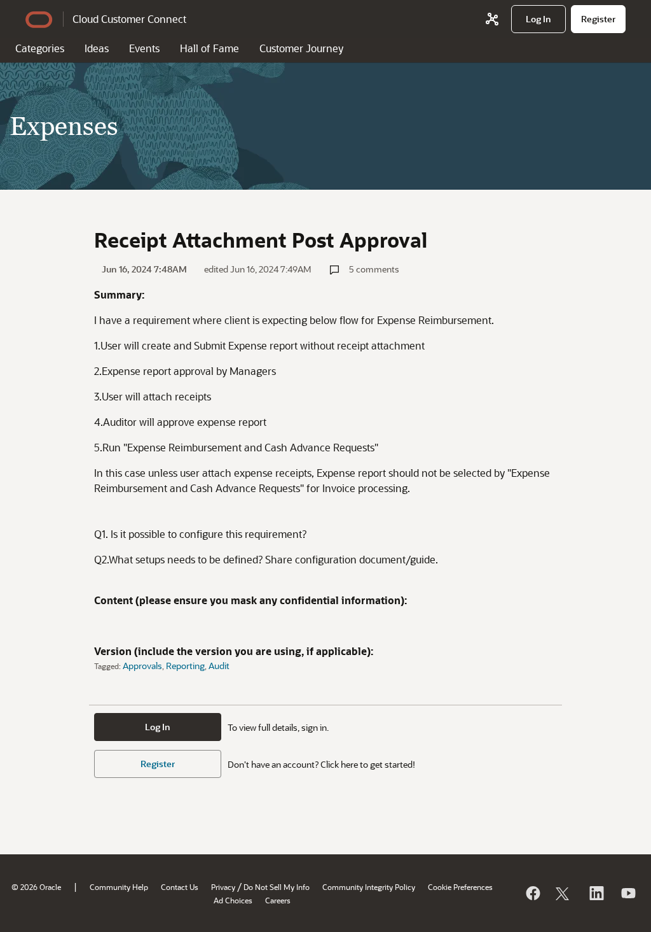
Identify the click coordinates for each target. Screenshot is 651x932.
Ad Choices (233, 900)
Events (144, 48)
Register (157, 764)
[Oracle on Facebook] (532, 893)
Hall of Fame (209, 48)
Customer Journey (301, 48)
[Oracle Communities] (492, 19)
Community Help (119, 887)
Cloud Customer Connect (129, 18)
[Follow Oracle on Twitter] (564, 893)
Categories (39, 48)
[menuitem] (538, 19)
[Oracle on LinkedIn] (595, 893)
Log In (157, 727)
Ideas (97, 48)
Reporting (185, 666)
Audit (219, 666)
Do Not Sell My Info (276, 887)
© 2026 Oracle (36, 887)
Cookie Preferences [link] (460, 887)
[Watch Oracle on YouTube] (627, 893)
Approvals (142, 666)
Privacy (223, 887)
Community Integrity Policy (368, 887)
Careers (278, 900)
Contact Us (179, 887)
